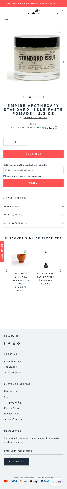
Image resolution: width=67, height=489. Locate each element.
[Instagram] (14, 343)
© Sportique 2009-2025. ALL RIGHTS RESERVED (33, 478)
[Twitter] (9, 343)
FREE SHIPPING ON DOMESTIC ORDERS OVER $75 (33, 3)
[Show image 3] (37, 97)
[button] (33, 127)
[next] (63, 62)
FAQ (6, 396)
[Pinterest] (18, 343)
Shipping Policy (12, 402)
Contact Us (10, 391)
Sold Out (33, 154)
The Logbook (11, 366)
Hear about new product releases (24, 176)
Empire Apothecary (35, 117)
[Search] (56, 12)
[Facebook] (4, 343)
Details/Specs (12, 215)
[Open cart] (62, 12)
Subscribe (16, 461)
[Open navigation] (5, 12)
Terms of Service (13, 419)
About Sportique (13, 361)
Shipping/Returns (15, 223)
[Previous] (23, 97)
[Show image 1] (30, 97)
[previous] (4, 62)
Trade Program (12, 372)
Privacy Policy (12, 413)
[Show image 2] (33, 97)
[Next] (43, 97)
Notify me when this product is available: (25, 165)
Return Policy (11, 408)
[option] (21, 271)
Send (33, 182)
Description (11, 206)
